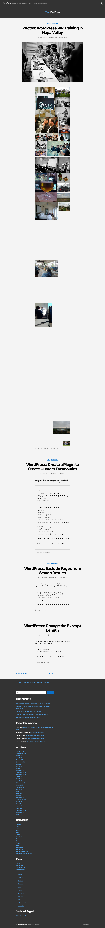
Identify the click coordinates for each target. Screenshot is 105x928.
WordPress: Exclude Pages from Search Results (52, 570)
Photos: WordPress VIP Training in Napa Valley (52, 30)
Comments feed (21, 867)
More (93, 3)
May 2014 (19, 766)
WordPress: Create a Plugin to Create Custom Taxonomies (52, 466)
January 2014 (20, 770)
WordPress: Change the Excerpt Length (52, 628)
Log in (18, 863)
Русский (20, 896)
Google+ (46, 682)
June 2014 (19, 764)
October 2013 (20, 776)
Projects (18, 839)
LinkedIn (26, 682)
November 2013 (21, 774)
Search (41, 610)
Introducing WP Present (37, 732)
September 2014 (21, 762)
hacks (42, 662)
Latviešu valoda (22, 902)
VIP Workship (54, 448)
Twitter (39, 682)
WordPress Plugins (22, 851)
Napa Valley (44, 448)
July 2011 (19, 802)
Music (89, 3)
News (18, 832)
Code (48, 459)
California (39, 448)
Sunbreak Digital (21, 915)
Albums (18, 824)
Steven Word (6, 3)
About (67, 3)
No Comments (63, 37)
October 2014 (20, 760)
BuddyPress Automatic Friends (35, 735)
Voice (18, 845)
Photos (49, 23)
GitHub (32, 682)
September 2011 (21, 799)
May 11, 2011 (53, 473)
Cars (17, 826)
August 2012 (20, 787)
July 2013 (19, 779)
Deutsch (20, 881)
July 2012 (19, 789)
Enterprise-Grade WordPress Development (29, 711)
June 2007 (19, 814)
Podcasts (19, 837)
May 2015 (19, 758)
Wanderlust (82, 3)
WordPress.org (20, 869)
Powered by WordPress (34, 924)
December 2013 (21, 772)
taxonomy (42, 552)
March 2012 (19, 793)
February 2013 (20, 783)
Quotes (18, 841)
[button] (45, 102)
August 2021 (20, 751)
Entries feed (20, 865)
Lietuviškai (21, 906)
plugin (38, 552)
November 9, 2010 (53, 635)
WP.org (18, 682)
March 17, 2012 (53, 37)
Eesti (19, 899)
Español (20, 877)
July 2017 (19, 755)
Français (20, 884)
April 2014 (19, 768)
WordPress (74, 3)
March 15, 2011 (53, 577)
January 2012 (20, 795)
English (20, 874)
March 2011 (19, 808)
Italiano (20, 887)
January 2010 (20, 812)
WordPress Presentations (24, 853)
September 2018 (21, 753)
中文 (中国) (21, 893)
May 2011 (19, 806)
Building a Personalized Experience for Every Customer (33, 703)
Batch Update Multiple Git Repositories (28, 717)
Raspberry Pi (20, 843)
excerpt (38, 662)
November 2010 (21, 810)
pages (38, 610)
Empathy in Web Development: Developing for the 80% (32, 714)
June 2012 (19, 791)
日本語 (20, 890)
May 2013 (19, 781)
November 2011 (21, 797)
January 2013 (20, 785)
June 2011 (19, 804)
